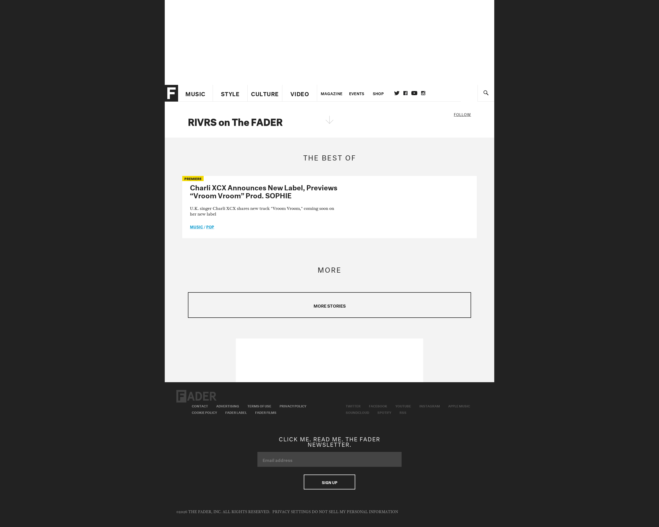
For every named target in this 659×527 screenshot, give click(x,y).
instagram (423, 93)
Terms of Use (259, 405)
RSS (403, 412)
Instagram (429, 405)
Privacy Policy (293, 405)
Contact (200, 405)
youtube (414, 93)
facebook (405, 93)
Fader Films (265, 412)
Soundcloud (357, 412)
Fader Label (236, 412)
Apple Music (459, 405)
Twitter (397, 93)
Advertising (227, 405)
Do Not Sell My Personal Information (355, 512)
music (196, 226)
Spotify (384, 412)
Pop (210, 226)
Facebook (378, 405)
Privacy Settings (291, 512)
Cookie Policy (204, 412)
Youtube (403, 405)
